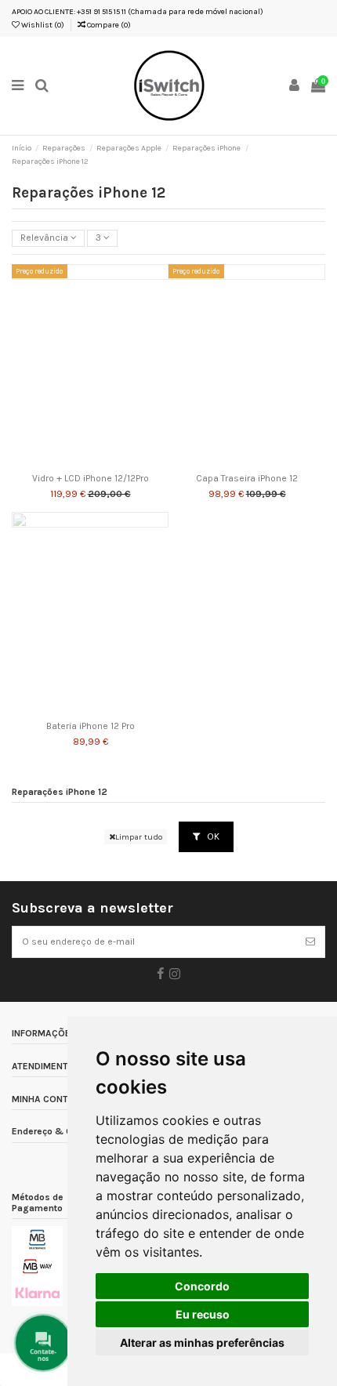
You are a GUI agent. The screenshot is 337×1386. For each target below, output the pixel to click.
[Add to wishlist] (72, 462)
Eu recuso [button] (203, 1314)
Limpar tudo (138, 837)
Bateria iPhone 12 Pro (90, 726)
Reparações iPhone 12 (59, 792)
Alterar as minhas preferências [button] (202, 1342)
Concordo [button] (202, 1286)
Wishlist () (42, 25)
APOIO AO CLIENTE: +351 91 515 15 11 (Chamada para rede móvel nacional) (137, 11)
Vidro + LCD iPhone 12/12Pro (90, 478)
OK (212, 836)
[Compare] (90, 462)
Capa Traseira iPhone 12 (247, 478)
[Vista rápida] (109, 462)
